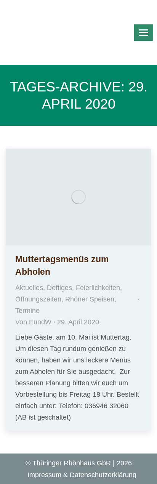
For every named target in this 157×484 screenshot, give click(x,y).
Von (33, 322)
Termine (27, 310)
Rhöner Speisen (89, 299)
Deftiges (59, 288)
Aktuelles (29, 288)
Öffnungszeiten (38, 299)
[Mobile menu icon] (143, 32)
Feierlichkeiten (98, 288)
